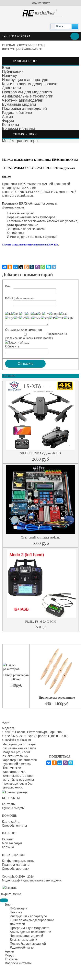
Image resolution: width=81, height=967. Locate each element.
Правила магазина (15, 865)
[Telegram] (54, 267)
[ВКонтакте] (4, 267)
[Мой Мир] (15, 267)
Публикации (13, 71)
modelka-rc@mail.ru (18, 740)
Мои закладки (12, 843)
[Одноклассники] (9, 267)
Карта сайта (10, 822)
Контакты (10, 124)
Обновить (12, 346)
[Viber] (37, 267)
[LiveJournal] (31, 267)
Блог (6, 67)
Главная (8, 45)
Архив (7, 117)
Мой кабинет (40, 3)
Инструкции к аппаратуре (22, 49)
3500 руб (40, 627)
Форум (8, 121)
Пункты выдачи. (13, 808)
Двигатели (11, 88)
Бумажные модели (19, 104)
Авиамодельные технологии (27, 96)
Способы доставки (15, 868)
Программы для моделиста (27, 92)
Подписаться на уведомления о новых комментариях (36, 336)
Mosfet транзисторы (20, 141)
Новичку (9, 75)
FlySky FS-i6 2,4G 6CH (40, 621)
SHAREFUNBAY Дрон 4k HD (40, 453)
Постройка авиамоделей (24, 108)
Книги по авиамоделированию (29, 84)
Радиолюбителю (17, 112)
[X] (20, 267)
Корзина (8, 847)
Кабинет (8, 839)
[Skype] (48, 267)
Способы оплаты (30, 45)
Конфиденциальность (18, 861)
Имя (8, 286)
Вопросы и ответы (18, 128)
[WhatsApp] (42, 267)
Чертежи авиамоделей (22, 100)
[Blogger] (26, 267)
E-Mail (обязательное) (19, 298)
